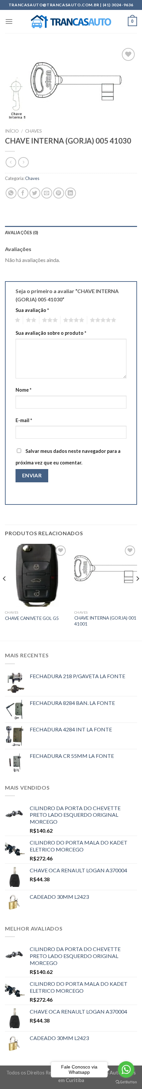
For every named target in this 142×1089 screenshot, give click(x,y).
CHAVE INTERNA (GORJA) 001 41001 (105, 621)
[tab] (71, 232)
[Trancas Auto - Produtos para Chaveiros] (71, 21)
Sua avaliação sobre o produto (51, 333)
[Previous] (4, 591)
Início (12, 131)
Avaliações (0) (21, 232)
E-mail (24, 420)
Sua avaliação (32, 310)
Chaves (33, 131)
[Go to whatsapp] (126, 1069)
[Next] (137, 591)
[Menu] (9, 21)
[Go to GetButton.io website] (126, 1082)
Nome (23, 390)
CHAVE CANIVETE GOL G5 (32, 618)
